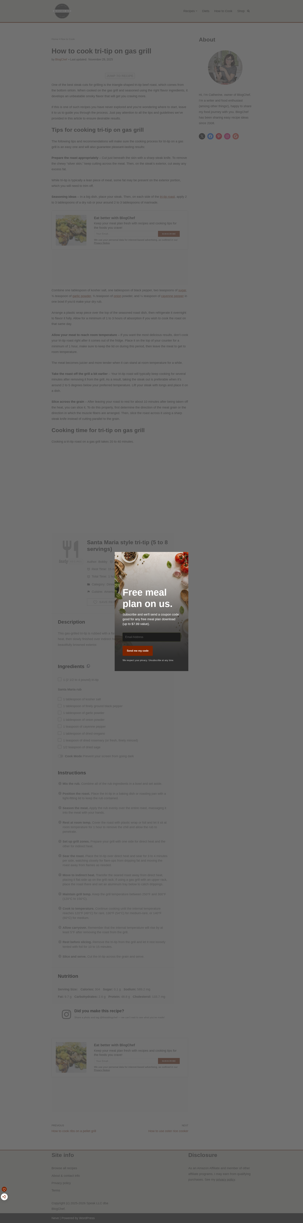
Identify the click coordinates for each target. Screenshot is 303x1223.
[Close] (183, 556)
